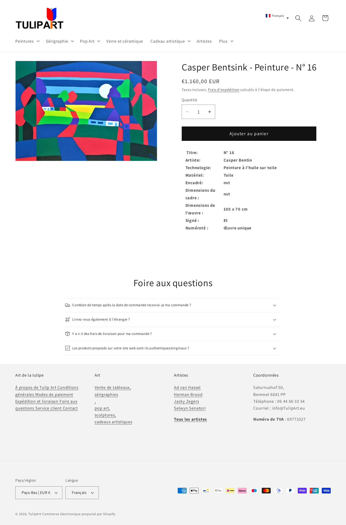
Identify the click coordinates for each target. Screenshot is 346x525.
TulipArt (34, 513)
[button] (27, 41)
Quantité (189, 99)
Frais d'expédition (223, 89)
